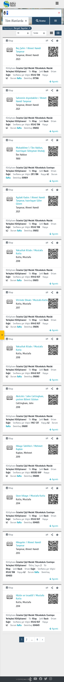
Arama (42, 20)
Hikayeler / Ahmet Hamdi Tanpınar (28, 544)
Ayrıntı (54, 81)
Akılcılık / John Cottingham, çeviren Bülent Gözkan (30, 398)
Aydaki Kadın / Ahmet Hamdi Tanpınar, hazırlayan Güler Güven (30, 200)
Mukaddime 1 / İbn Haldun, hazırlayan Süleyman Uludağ (30, 149)
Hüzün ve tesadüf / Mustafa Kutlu (30, 597)
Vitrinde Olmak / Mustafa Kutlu (32, 300)
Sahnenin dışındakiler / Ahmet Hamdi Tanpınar (31, 99)
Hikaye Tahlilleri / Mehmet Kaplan (29, 447)
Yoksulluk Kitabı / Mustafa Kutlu (29, 252)
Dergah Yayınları (17, 28)
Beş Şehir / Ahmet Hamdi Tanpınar (28, 50)
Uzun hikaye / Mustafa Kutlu (30, 495)
